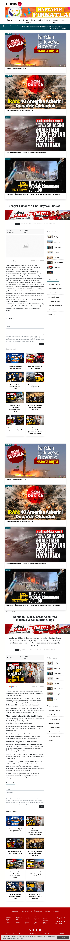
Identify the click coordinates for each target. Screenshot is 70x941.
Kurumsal (47, 911)
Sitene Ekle (15, 911)
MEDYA (28, 22)
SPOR (48, 20)
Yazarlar (64, 28)
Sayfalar (36, 919)
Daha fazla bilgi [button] (19, 938)
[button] (16, 27)
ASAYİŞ (55, 20)
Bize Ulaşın (56, 911)
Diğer (55, 22)
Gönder (41, 344)
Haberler (8, 201)
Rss (22, 911)
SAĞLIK (40, 20)
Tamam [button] (63, 937)
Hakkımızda (38, 911)
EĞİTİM (32, 20)
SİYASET (25, 20)
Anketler (27, 919)
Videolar (45, 28)
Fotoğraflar (54, 28)
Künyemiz (29, 911)
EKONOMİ (17, 20)
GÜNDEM (9, 20)
